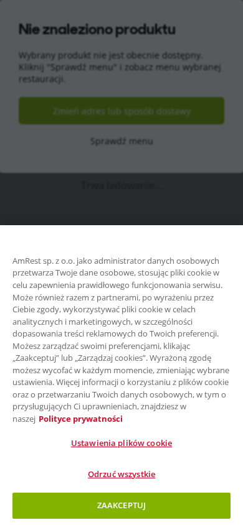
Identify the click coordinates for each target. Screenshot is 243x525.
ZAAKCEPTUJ (121, 505)
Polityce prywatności (81, 418)
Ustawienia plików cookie (121, 442)
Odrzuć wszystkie (121, 474)
